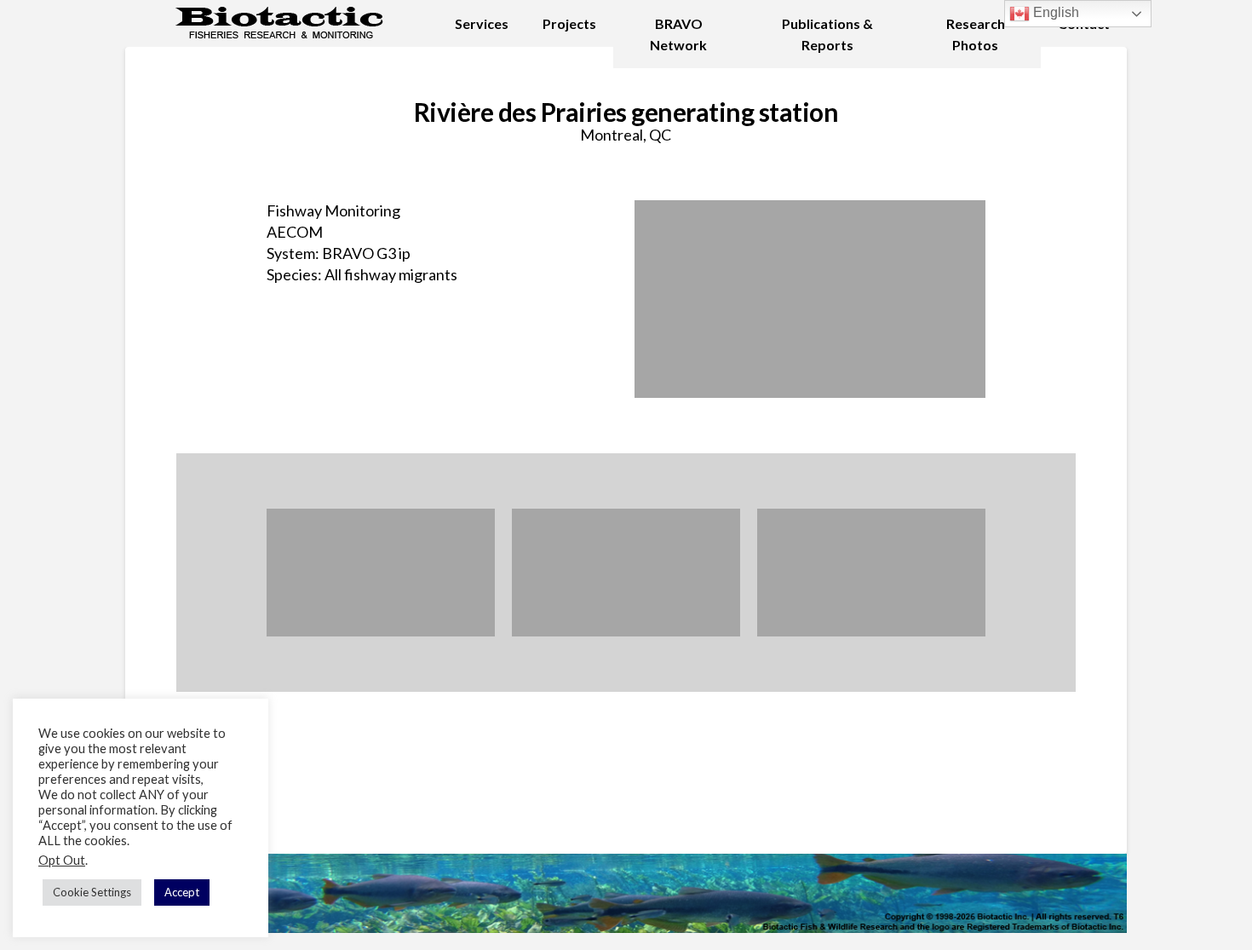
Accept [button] (181, 892)
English (1054, 12)
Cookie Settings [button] (92, 892)
